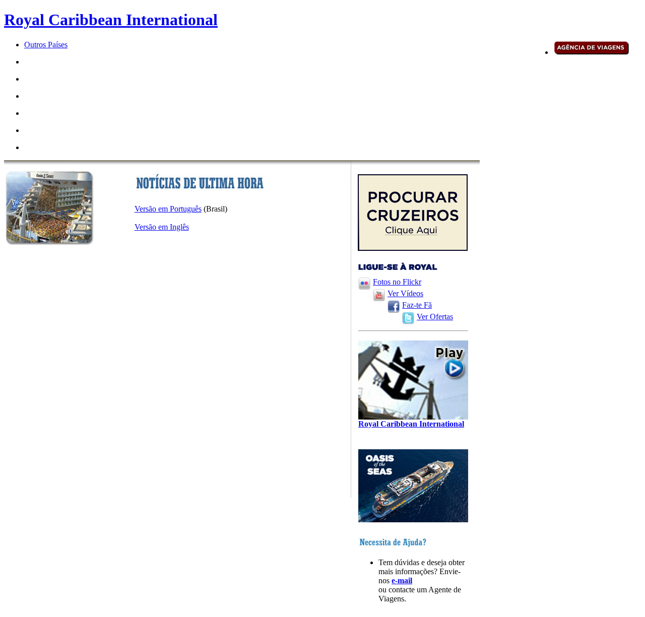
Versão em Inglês (162, 227)
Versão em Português (168, 208)
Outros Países (46, 44)
